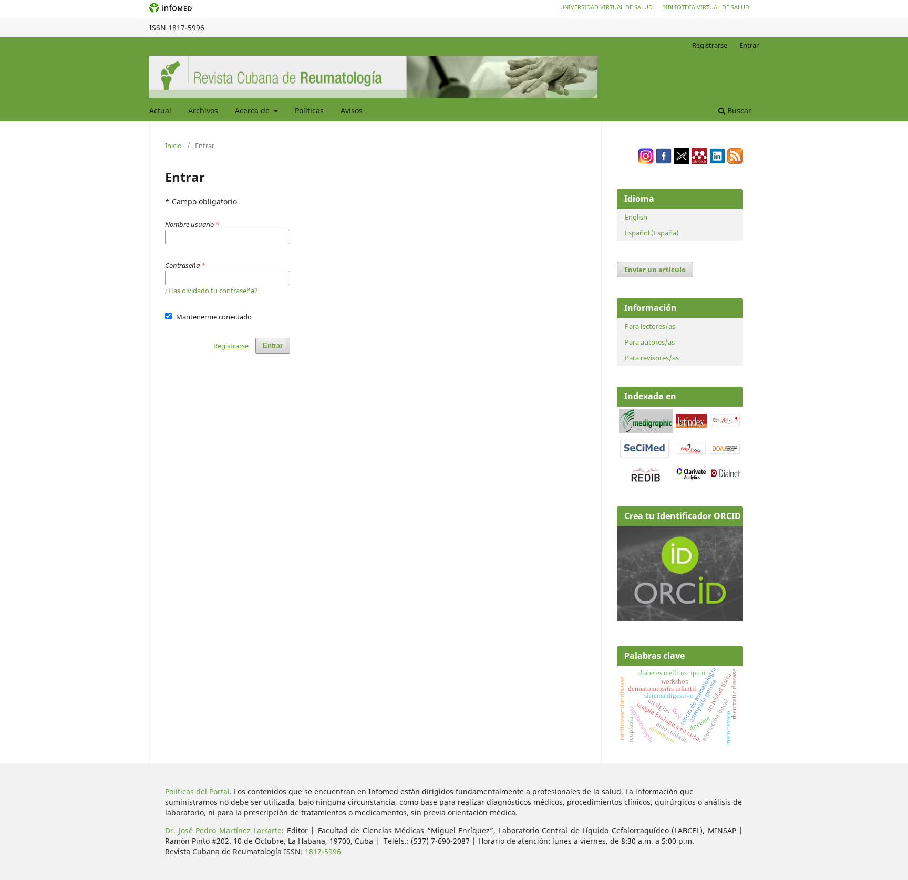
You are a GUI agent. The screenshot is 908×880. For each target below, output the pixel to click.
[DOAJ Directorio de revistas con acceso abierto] (725, 453)
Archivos (203, 111)
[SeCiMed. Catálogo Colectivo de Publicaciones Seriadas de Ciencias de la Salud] (644, 457)
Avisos (351, 111)
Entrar (749, 45)
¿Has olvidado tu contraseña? (211, 290)
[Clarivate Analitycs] (691, 478)
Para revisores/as (652, 358)
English (636, 217)
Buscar (738, 111)
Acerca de (253, 111)
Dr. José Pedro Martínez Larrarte (223, 830)
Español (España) (652, 232)
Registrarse (709, 45)
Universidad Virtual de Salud (606, 7)
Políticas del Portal (197, 791)
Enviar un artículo (655, 269)
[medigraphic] (646, 431)
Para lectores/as (650, 326)
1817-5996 (323, 851)
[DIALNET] (725, 476)
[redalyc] (725, 425)
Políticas (309, 111)
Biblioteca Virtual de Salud (705, 7)
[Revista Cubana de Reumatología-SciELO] (691, 453)
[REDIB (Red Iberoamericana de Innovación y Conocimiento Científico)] (646, 474)
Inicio (173, 145)
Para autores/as (650, 342)
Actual (160, 111)
